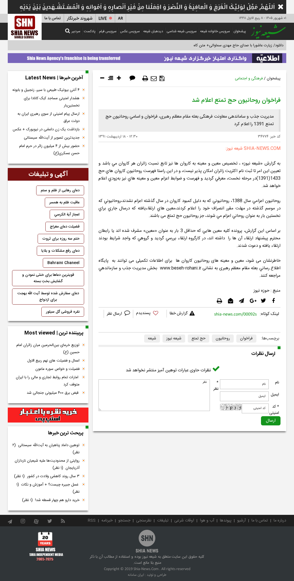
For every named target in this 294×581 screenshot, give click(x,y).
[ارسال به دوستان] (154, 78)
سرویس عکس (130, 31)
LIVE (102, 18)
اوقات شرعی (184, 520)
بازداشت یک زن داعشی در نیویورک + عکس (46, 129)
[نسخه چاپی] (145, 78)
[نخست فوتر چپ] (46, 546)
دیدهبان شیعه (153, 31)
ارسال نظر (115, 313)
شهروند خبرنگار (79, 18)
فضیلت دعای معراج (65, 226)
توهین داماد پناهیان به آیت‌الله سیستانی (46, 449)
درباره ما (280, 520)
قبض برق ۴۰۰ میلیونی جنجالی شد (53, 393)
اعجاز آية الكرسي (67, 214)
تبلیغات (163, 520)
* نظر (215, 385)
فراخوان (246, 338)
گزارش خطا (178, 313)
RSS (92, 520)
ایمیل (275, 394)
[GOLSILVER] (48, 415)
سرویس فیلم (108, 31)
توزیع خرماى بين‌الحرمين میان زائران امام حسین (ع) (48, 349)
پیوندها (225, 520)
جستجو (124, 520)
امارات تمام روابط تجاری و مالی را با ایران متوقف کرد (48, 381)
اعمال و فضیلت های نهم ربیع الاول (53, 361)
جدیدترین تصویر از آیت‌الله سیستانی (52, 138)
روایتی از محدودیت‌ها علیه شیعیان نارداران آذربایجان (47, 464)
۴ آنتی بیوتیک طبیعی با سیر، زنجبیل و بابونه (46, 90)
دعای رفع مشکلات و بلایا (60, 251)
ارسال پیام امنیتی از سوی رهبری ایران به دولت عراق (49, 117)
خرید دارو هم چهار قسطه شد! (51, 500)
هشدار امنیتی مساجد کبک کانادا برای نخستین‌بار (52, 102)
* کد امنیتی (274, 410)
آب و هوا (207, 520)
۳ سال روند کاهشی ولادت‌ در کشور (47, 476)
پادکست (90, 31)
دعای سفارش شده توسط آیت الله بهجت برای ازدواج (48, 296)
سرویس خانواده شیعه (215, 31)
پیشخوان (239, 31)
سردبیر (75, 31)
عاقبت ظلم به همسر (64, 202)
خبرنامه (107, 520)
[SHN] (25, 27)
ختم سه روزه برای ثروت (61, 239)
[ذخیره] (162, 78)
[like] (150, 314)
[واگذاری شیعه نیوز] (147, 56)
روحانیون (223, 338)
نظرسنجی (143, 520)
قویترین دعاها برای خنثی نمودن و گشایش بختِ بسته (48, 278)
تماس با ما (53, 18)
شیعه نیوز (173, 338)
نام (277, 382)
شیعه (152, 338)
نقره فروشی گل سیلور (63, 312)
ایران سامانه (136, 575)
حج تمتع (199, 338)
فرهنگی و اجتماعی (249, 78)
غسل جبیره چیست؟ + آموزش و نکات (48, 488)
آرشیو (241, 520)
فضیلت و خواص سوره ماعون (57, 369)
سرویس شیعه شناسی (182, 31)
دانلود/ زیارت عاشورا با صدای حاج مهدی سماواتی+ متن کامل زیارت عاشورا (227, 45)
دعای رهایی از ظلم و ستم (60, 190)
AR (120, 18)
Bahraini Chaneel (63, 263)
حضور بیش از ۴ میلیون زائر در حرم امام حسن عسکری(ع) (49, 149)
